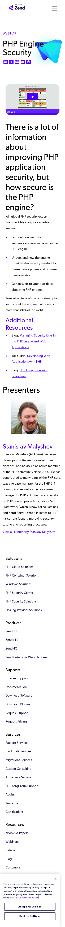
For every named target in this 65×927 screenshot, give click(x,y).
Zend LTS (12, 640)
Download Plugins (18, 704)
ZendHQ (11, 648)
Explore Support (17, 678)
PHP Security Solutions (21, 601)
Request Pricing (16, 721)
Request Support (17, 713)
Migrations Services (19, 760)
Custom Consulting (18, 769)
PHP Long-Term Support (22, 786)
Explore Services (17, 743)
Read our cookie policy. (27, 897)
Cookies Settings (30, 916)
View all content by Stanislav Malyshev (29, 532)
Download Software (19, 695)
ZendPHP (12, 631)
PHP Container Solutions (22, 575)
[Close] (55, 879)
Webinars (12, 842)
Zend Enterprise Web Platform (26, 657)
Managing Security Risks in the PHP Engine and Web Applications (34, 341)
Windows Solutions (18, 584)
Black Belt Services (18, 751)
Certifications (14, 812)
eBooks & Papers (17, 833)
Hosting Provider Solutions (24, 610)
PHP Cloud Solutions (19, 567)
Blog (9, 859)
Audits (10, 794)
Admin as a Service (18, 777)
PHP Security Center (19, 593)
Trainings (12, 803)
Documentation (16, 687)
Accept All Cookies (30, 906)
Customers (13, 867)
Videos (10, 850)
